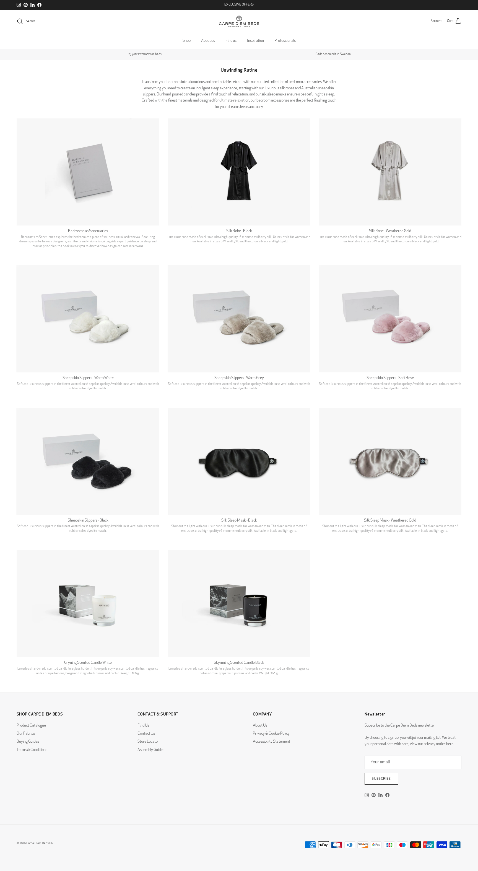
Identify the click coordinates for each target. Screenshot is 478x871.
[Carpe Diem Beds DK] (239, 21)
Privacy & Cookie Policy (271, 734)
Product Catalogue (31, 726)
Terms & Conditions (32, 750)
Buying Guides (28, 742)
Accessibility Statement (271, 742)
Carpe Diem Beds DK (39, 843)
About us (208, 41)
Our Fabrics (26, 734)
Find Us (143, 726)
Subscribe (381, 779)
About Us (260, 726)
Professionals (285, 41)
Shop (187, 41)
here (449, 744)
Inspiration (255, 41)
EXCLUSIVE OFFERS (239, 4)
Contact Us (146, 734)
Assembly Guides (150, 750)
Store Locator (148, 742)
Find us (231, 41)
